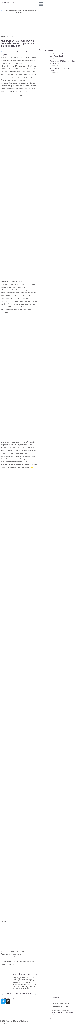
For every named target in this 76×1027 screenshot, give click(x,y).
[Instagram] (8, 1001)
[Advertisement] (19, 112)
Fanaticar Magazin (9, 2)
